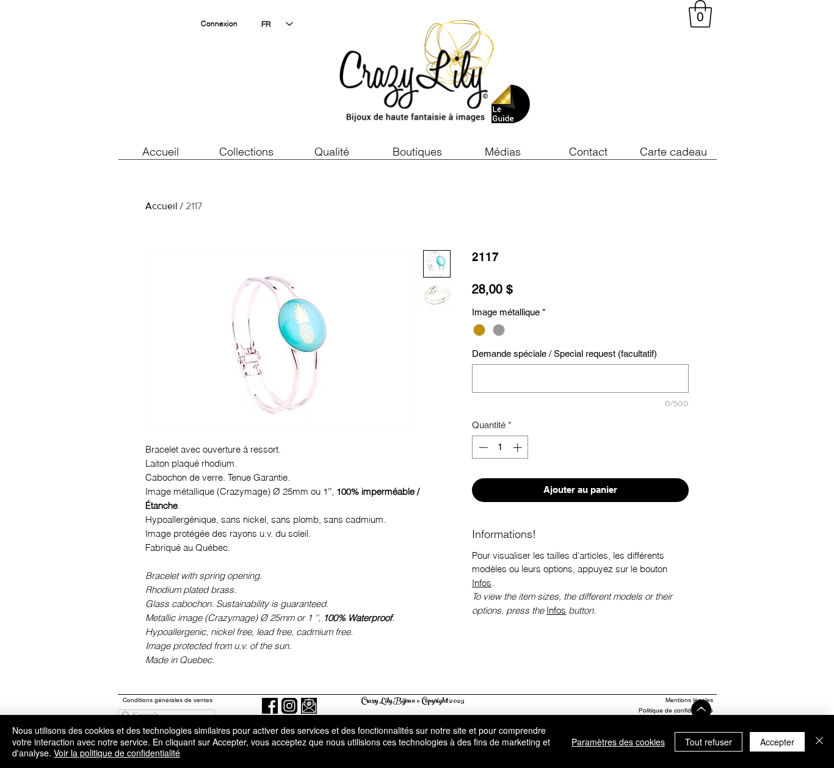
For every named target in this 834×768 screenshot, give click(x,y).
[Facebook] (270, 706)
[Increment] (518, 447)
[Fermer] (819, 741)
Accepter (777, 742)
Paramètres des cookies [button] (618, 742)
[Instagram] (289, 706)
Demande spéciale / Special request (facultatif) (564, 353)
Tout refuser (708, 742)
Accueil (161, 206)
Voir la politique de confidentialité (117, 753)
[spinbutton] (500, 447)
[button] (331, 151)
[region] (602, 73)
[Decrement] (482, 447)
